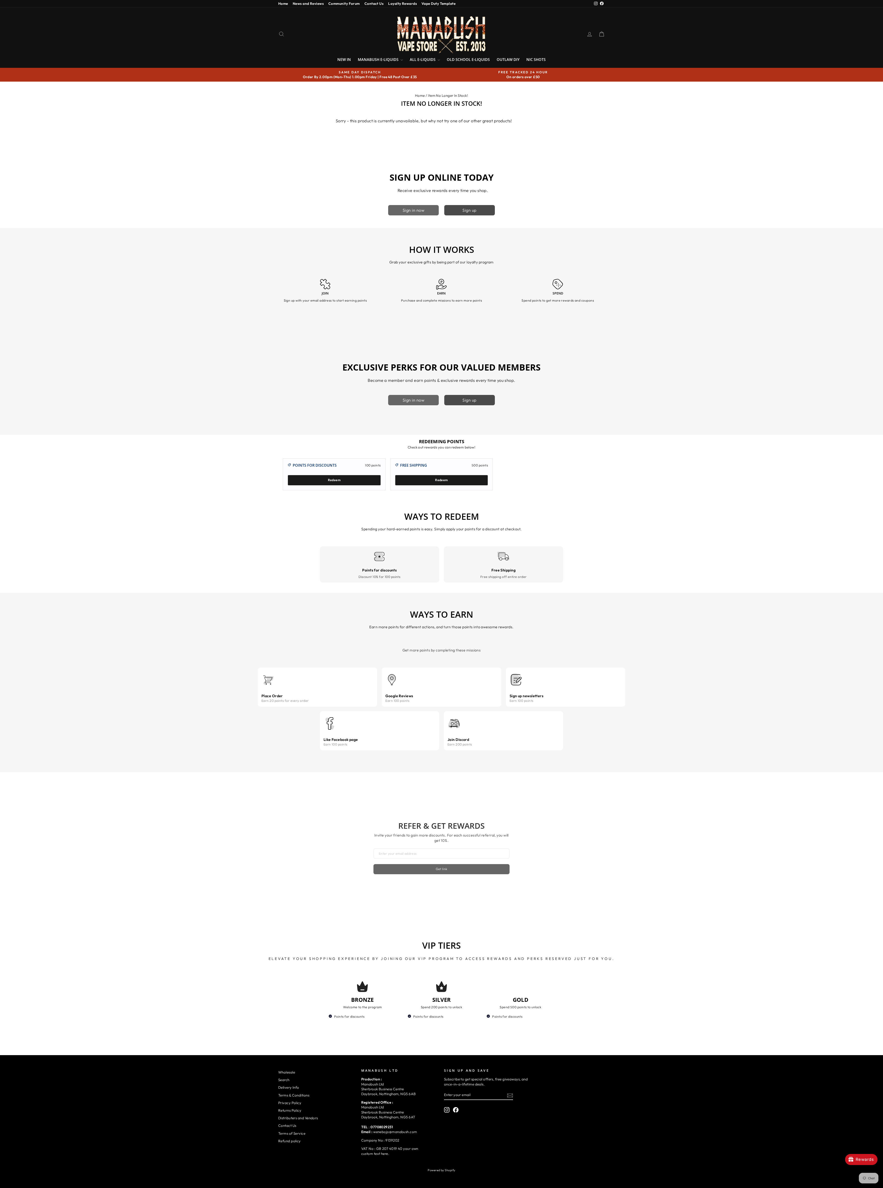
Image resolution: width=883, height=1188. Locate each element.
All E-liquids (423, 59)
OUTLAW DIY (508, 59)
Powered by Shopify (441, 1170)
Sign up (469, 210)
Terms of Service (291, 1133)
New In (344, 59)
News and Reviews (308, 3)
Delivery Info (288, 1087)
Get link (441, 869)
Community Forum (344, 3)
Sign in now (413, 210)
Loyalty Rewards (402, 3)
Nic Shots (536, 59)
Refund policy (289, 1141)
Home (283, 3)
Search (284, 1080)
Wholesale (286, 1072)
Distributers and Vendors (298, 1118)
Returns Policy (289, 1110)
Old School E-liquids (468, 59)
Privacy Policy (289, 1103)
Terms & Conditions (293, 1095)
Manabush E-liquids (378, 59)
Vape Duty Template (438, 3)
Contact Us (374, 3)
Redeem (334, 480)
